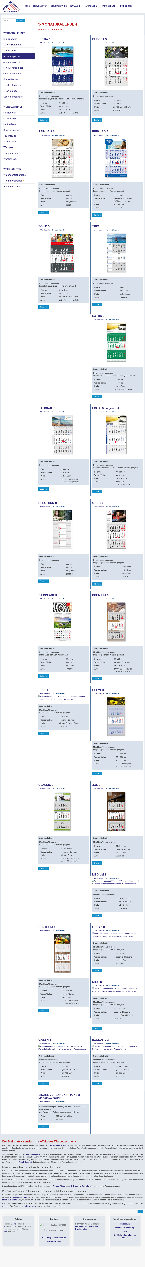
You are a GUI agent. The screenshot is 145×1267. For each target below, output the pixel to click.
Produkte (126, 6)
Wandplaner (9, 50)
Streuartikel (9, 141)
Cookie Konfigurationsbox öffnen (125, 1236)
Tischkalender (10, 90)
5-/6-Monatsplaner (13, 67)
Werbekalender (14, 33)
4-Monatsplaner (11, 62)
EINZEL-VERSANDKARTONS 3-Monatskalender (59, 1096)
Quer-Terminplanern (57, 1145)
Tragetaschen (10, 153)
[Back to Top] (140, 1211)
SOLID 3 (44, 226)
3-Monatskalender (33, 1154)
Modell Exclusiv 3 (9, 1199)
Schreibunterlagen (13, 96)
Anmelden (91, 6)
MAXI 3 (97, 982)
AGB (125, 1231)
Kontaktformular (54, 1241)
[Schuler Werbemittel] (11, 3)
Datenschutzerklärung (124, 1227)
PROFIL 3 (44, 690)
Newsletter (40, 6)
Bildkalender (10, 38)
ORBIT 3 (98, 503)
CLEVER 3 (99, 690)
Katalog (75, 6)
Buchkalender (10, 79)
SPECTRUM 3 (47, 503)
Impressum (108, 6)
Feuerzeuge (9, 135)
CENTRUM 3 (46, 927)
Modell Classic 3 (25, 1162)
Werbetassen (10, 158)
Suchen (20, 20)
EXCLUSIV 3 (100, 1039)
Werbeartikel (13, 106)
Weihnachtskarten (13, 180)
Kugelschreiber (11, 129)
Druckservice (59, 6)
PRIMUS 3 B (100, 131)
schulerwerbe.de (29, 1206)
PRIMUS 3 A (46, 131)
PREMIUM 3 (100, 595)
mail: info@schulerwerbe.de (54, 1237)
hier (15, 1223)
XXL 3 (96, 785)
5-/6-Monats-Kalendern (81, 1186)
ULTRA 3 (44, 39)
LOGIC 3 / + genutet (105, 408)
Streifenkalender (12, 44)
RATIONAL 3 (46, 408)
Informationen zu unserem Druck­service (86, 1227)
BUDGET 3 (99, 39)
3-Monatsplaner (11, 56)
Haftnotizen (9, 124)
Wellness (8, 147)
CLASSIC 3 (45, 785)
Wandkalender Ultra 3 (19, 1197)
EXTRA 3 (98, 316)
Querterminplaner (12, 73)
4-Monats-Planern (59, 1186)
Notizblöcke (9, 118)
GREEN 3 (44, 1039)
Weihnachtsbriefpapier (15, 174)
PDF (6, 1231)
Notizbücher (9, 112)
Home (27, 6)
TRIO (95, 226)
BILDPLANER (47, 595)
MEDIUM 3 (99, 874)
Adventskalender (12, 186)
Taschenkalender (12, 85)
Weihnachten (12, 169)
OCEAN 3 (98, 927)
